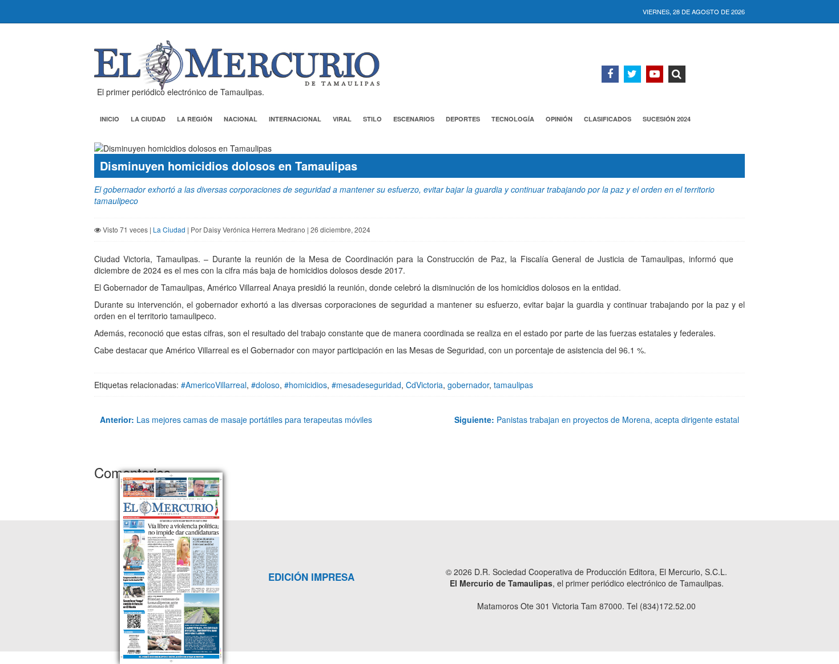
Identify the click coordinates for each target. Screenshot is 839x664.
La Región (194, 119)
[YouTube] (654, 74)
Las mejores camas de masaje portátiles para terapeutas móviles (236, 419)
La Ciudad (148, 119)
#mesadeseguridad (366, 384)
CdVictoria (424, 384)
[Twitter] (632, 74)
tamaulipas (513, 384)
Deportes (463, 119)
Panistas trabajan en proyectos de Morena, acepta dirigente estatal (596, 419)
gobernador (468, 384)
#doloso (265, 384)
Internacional (295, 119)
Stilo (372, 119)
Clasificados (607, 119)
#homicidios (305, 384)
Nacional (240, 119)
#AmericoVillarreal (214, 384)
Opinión (559, 119)
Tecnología (512, 119)
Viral (342, 119)
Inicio (109, 119)
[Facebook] (610, 74)
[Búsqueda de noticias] (676, 74)
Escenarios (413, 119)
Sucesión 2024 (667, 119)
